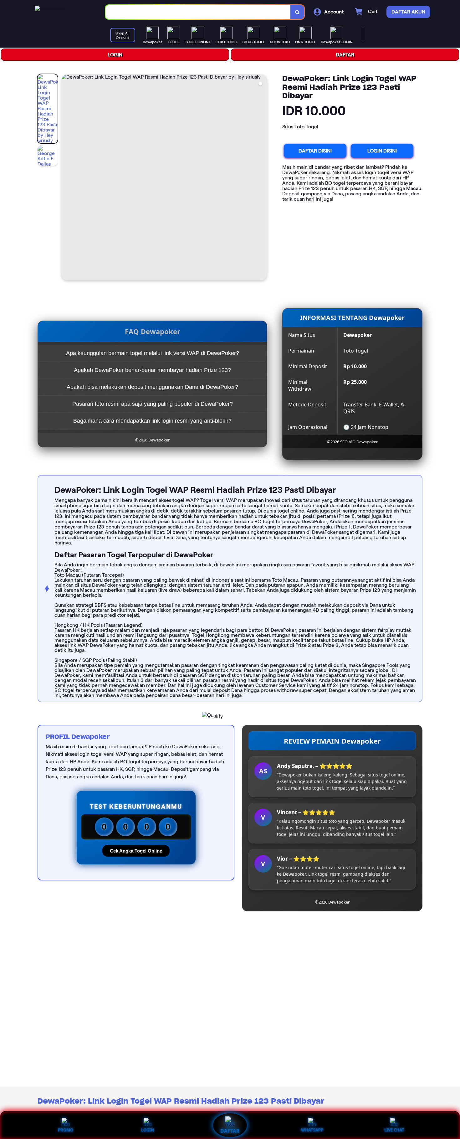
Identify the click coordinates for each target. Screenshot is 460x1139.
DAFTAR (345, 54)
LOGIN (115, 54)
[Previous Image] (66, 178)
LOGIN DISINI (382, 150)
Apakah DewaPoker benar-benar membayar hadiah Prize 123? (152, 370)
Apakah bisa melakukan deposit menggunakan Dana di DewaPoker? (152, 387)
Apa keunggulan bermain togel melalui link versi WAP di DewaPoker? (152, 353)
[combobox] (198, 12)
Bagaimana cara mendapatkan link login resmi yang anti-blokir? (152, 421)
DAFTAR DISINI (315, 150)
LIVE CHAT (394, 1130)
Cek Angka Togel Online (136, 850)
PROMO (65, 1130)
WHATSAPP (312, 1130)
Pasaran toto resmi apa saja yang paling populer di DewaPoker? (152, 404)
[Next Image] (262, 178)
